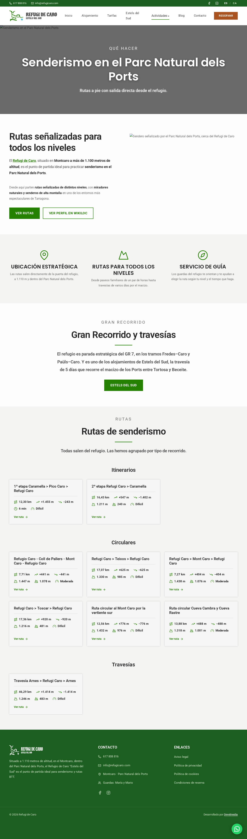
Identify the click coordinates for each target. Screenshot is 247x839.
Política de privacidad (188, 765)
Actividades (159, 16)
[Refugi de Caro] (34, 15)
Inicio (68, 15)
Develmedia (231, 814)
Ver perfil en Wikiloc (68, 213)
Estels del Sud (132, 15)
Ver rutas (24, 213)
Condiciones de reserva (189, 782)
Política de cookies (186, 774)
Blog (181, 15)
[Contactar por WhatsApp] (237, 829)
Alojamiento (90, 15)
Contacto (200, 15)
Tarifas (112, 15)
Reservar (226, 15)
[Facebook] (100, 792)
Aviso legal (181, 757)
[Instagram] (108, 792)
